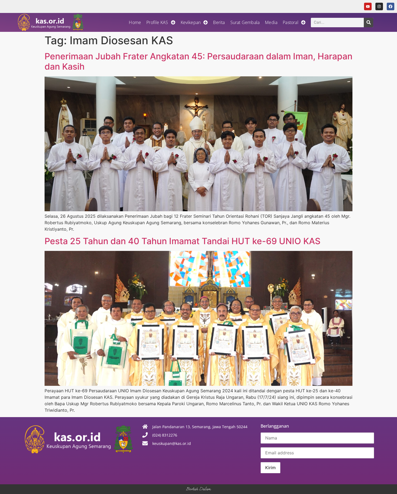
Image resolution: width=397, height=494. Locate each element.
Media (271, 22)
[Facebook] (390, 6)
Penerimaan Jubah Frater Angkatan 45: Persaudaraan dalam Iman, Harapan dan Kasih (198, 61)
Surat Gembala (245, 22)
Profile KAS (157, 22)
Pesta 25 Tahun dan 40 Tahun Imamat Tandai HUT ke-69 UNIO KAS (183, 241)
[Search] (368, 22)
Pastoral (290, 22)
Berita (219, 22)
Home (135, 22)
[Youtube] (368, 6)
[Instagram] (379, 6)
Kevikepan (191, 22)
